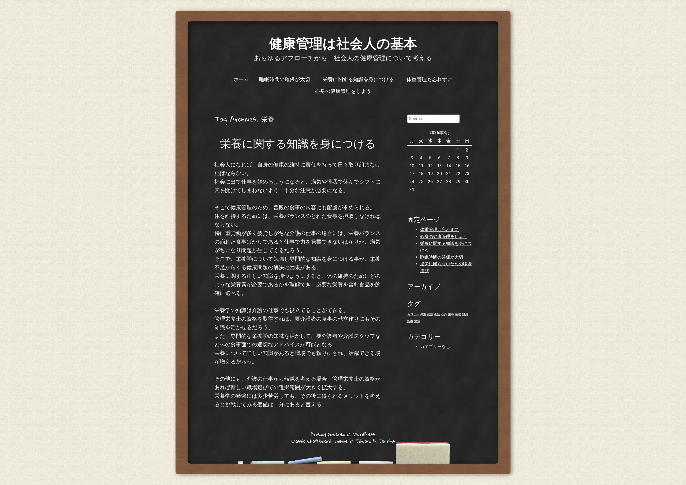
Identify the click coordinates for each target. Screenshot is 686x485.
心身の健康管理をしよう (343, 91)
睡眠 (458, 314)
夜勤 (437, 314)
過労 (417, 321)
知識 (465, 314)
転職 (410, 321)
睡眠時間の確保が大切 (284, 79)
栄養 (451, 314)
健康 (430, 314)
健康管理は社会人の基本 (343, 42)
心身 (444, 314)
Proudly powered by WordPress (343, 434)
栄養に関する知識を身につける (358, 79)
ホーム (241, 79)
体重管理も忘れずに (429, 79)
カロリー (413, 314)
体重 (423, 314)
